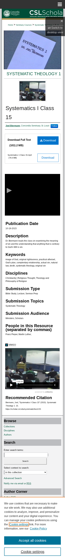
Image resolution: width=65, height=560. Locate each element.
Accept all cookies (32, 540)
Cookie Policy (38, 528)
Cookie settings (18, 524)
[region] (32, 528)
